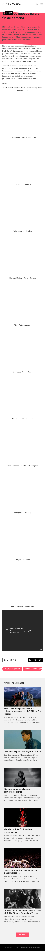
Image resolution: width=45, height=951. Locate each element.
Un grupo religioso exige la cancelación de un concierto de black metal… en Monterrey (13, 669)
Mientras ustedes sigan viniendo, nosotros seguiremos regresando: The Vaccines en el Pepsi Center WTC (33, 669)
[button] (37, 4)
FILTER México (11, 4)
